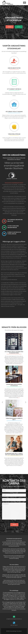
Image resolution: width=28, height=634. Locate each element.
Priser (9, 26)
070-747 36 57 (14, 625)
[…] (21, 363)
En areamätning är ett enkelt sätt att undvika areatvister (14, 454)
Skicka (14, 524)
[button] (1, 401)
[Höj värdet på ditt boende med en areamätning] (14, 341)
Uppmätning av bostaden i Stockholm (14, 385)
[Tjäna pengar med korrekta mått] (14, 408)
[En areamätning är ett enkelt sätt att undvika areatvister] (14, 443)
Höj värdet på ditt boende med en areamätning (14, 352)
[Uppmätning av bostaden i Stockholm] (14, 374)
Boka (18, 26)
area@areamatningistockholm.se (14, 618)
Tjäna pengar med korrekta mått (14, 419)
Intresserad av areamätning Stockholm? (14, 182)
